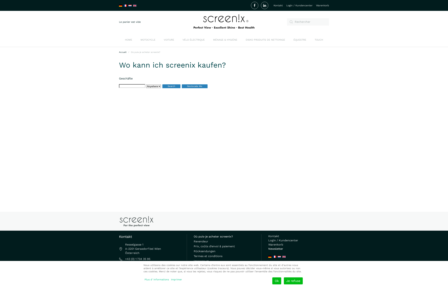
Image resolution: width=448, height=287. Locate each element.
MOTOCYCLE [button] (148, 39)
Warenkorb (322, 5)
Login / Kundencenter (299, 5)
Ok (277, 281)
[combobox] (308, 22)
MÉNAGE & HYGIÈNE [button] (225, 39)
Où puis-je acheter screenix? (213, 236)
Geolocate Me (194, 86)
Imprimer (176, 279)
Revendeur (201, 241)
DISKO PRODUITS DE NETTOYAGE (265, 39)
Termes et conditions (208, 256)
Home (128, 39)
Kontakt (278, 5)
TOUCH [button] (319, 39)
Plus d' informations (157, 279)
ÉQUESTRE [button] (299, 39)
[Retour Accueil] (224, 21)
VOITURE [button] (169, 39)
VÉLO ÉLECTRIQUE (194, 39)
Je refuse (293, 281)
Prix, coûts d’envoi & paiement (214, 246)
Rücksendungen (204, 251)
